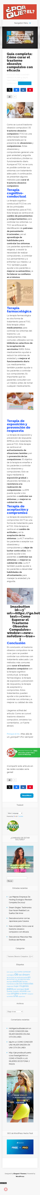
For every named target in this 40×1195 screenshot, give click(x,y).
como (19, 972)
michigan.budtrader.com (19, 1028)
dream (26, 974)
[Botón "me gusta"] (9, 96)
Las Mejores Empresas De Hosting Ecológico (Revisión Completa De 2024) (20, 900)
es (19, 979)
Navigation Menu (21, 23)
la (15, 984)
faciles (24, 982)
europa (10, 982)
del (20, 975)
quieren (16, 991)
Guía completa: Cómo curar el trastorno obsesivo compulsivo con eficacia (20, 37)
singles (15, 993)
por (15, 989)
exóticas (17, 981)
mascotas (28, 983)
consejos (10, 975)
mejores (10, 986)
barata (11, 972)
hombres (10, 984)
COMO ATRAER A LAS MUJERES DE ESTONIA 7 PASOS (19, 1061)
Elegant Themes (19, 1173)
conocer (27, 972)
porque (20, 989)
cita (15, 972)
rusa (28, 991)
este (28, 979)
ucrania (10, 996)
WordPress (20, 1176)
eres (16, 979)
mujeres (24, 986)
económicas (12, 978)
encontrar (11, 979)
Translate (20, 816)
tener (24, 993)
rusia (8, 994)
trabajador (30, 994)
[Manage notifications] (6, 1189)
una (15, 996)
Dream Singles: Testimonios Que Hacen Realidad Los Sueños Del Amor (20, 910)
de (16, 974)
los (20, 983)
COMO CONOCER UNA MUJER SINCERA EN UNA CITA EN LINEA (19, 1034)
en (29, 977)
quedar (10, 991)
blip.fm (12, 1042)
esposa (23, 979)
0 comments (25, 83)
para (10, 988)
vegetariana (21, 996)
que (26, 988)
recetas (23, 991)
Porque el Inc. (13, 734)
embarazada (22, 978)
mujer (16, 986)
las (17, 983)
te (20, 994)
